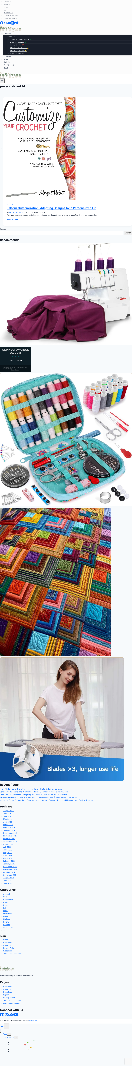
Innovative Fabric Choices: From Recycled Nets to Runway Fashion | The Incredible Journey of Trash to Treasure (46, 800)
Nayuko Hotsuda (16, 212)
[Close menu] (0, 1031)
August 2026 (8, 811)
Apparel (6, 894)
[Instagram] (12, 1014)
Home (5, 940)
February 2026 (9, 827)
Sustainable (8, 928)
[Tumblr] (18, 1014)
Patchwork (7, 922)
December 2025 (10, 833)
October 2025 (9, 839)
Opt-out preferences (11, 1003)
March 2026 (8, 825)
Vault (5, 930)
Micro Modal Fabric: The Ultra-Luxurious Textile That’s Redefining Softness (31, 789)
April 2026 (7, 822)
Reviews (6, 925)
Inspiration (7, 914)
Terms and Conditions (12, 954)
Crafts (5, 902)
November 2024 (10, 869)
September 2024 (10, 875)
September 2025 (10, 841)
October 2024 (9, 872)
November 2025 (10, 836)
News (5, 916)
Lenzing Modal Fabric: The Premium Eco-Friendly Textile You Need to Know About (34, 792)
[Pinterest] (7, 1014)
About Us (7, 945)
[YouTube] (9, 1014)
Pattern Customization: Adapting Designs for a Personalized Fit (51, 208)
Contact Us (8, 942)
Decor (5, 905)
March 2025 (8, 858)
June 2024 (7, 883)
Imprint (6, 995)
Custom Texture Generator (19, 1051)
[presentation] (67, 148)
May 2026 (7, 819)
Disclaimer (7, 951)
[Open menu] (2, 80)
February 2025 (9, 861)
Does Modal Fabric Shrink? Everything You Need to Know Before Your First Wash (33, 795)
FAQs (5, 911)
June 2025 (7, 850)
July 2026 (7, 814)
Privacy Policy (9, 948)
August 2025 (8, 844)
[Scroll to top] (2, 1026)
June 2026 (7, 816)
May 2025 (7, 853)
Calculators (10, 1037)
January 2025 (9, 864)
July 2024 (7, 881)
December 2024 (10, 867)
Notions (10, 204)
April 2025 (7, 855)
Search (3, 229)
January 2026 (9, 830)
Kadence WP (33, 1020)
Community (8, 900)
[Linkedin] (15, 1014)
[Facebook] (1, 1014)
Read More (12, 220)
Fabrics (6, 908)
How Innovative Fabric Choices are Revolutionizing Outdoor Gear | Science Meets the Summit (38, 797)
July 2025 (7, 847)
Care (5, 897)
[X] (4, 1014)
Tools (5, 1034)
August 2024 (8, 878)
